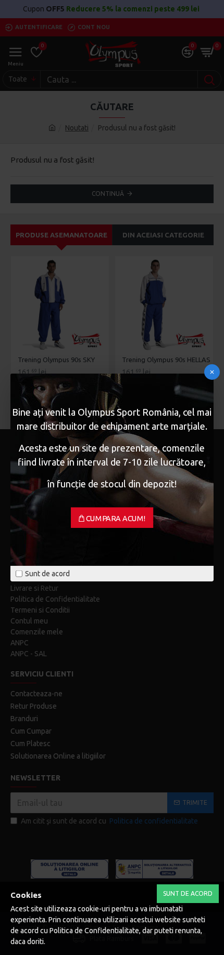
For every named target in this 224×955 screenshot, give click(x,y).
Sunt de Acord (188, 893)
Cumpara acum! (116, 518)
